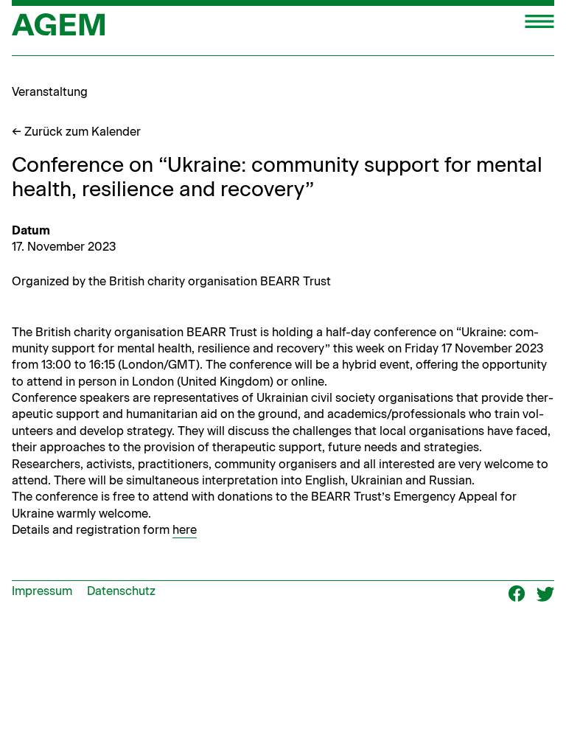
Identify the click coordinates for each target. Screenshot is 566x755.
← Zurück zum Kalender (76, 132)
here (184, 530)
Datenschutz (121, 591)
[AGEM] (58, 29)
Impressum (42, 591)
